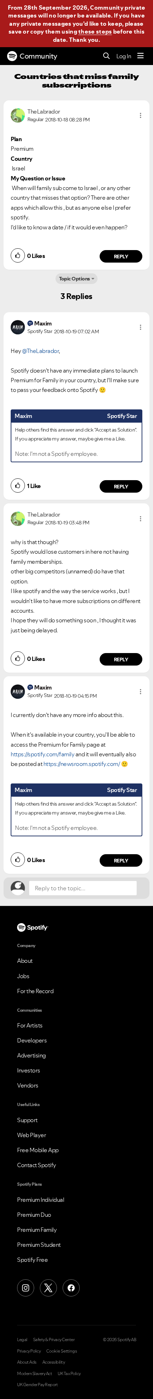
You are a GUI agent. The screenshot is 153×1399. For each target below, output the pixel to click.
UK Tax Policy (69, 1373)
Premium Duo (34, 1215)
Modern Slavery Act (34, 1373)
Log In (123, 56)
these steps (95, 31)
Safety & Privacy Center (54, 1340)
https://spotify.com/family (42, 754)
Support (27, 1120)
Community (38, 56)
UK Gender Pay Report (37, 1385)
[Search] (106, 56)
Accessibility (53, 1362)
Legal (22, 1340)
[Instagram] (25, 1287)
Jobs (23, 976)
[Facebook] (71, 1287)
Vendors (27, 1085)
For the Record (35, 991)
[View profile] (18, 115)
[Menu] (140, 56)
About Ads (27, 1362)
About (25, 961)
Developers (32, 1040)
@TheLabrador (40, 351)
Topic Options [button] (74, 278)
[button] (140, 115)
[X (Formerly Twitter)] (48, 1287)
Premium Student (39, 1245)
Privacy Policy (29, 1351)
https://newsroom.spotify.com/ (81, 764)
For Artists (30, 1025)
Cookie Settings (61, 1351)
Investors (28, 1070)
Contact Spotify (36, 1165)
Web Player (31, 1135)
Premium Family (37, 1230)
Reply (121, 256)
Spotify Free (32, 1260)
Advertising (31, 1055)
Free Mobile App (38, 1150)
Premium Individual (40, 1200)
